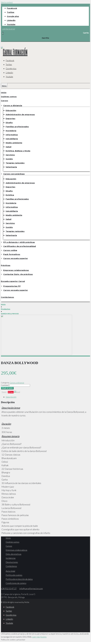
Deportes (10, 118)
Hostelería (11, 131)
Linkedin (11, 20)
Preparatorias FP (12, 286)
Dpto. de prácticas (13, 554)
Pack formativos (11, 254)
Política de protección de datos (19, 579)
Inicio (3, 92)
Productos (5, 309)
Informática (12, 135)
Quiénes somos (9, 96)
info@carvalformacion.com (31, 588)
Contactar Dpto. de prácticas (18, 274)
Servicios (10, 155)
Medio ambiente (14, 143)
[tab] (48, 397)
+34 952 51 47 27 (8, 29)
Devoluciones (12, 562)
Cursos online (10, 250)
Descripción (11, 397)
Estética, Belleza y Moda (18, 151)
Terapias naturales (15, 163)
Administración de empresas (20, 114)
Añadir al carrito (7, 388)
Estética (10, 195)
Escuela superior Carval (13, 281)
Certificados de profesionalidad (19, 246)
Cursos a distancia (12, 105)
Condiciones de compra (16, 583)
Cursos (4, 100)
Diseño (9, 122)
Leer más (36, 637)
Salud (8, 147)
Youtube (11, 24)
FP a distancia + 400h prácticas (19, 242)
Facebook (12, 8)
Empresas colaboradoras (16, 270)
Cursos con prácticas (14, 174)
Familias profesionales (17, 126)
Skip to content (7, 2)
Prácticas (5, 265)
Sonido (9, 159)
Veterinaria (11, 167)
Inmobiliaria (12, 139)
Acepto (43, 637)
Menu (4, 86)
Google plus (13, 16)
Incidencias (11, 558)
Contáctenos (7, 297)
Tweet (4, 392)
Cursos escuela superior (15, 258)
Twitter (10, 12)
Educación (11, 110)
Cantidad (4, 385)
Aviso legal (10, 571)
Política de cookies (14, 575)
